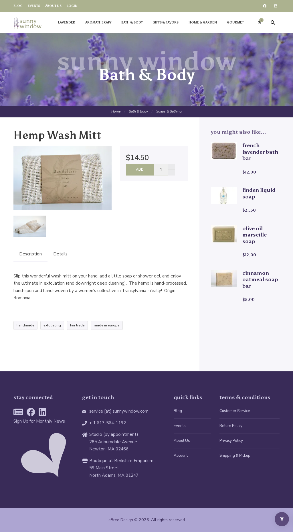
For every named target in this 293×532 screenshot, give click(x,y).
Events (180, 425)
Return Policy (230, 425)
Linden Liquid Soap (259, 193)
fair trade (77, 325)
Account (181, 455)
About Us (182, 440)
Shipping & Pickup (234, 455)
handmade (25, 325)
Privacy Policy (231, 440)
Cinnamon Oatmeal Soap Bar (260, 279)
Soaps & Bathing (169, 111)
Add (140, 169)
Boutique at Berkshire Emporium (121, 461)
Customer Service (234, 410)
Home (115, 111)
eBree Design (120, 520)
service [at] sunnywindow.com (119, 411)
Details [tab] (60, 254)
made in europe (107, 325)
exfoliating (52, 325)
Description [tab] (30, 254)
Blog (178, 410)
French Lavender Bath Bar (260, 151)
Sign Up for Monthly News (39, 421)
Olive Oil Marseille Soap (254, 235)
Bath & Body (138, 111)
